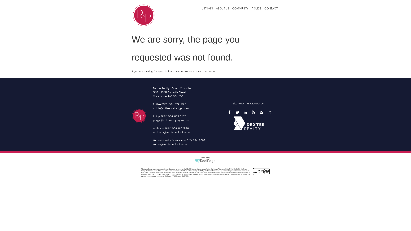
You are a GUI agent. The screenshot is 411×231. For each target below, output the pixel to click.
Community (240, 8)
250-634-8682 (196, 140)
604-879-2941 (177, 104)
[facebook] (229, 112)
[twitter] (237, 112)
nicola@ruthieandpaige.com (171, 144)
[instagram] (270, 112)
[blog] (262, 112)
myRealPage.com (205, 161)
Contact (271, 8)
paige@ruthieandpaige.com (171, 120)
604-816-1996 (180, 128)
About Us (222, 8)
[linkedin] (245, 112)
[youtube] (253, 112)
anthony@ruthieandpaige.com (172, 132)
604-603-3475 (177, 116)
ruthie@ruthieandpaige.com (171, 108)
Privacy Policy (255, 103)
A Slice (256, 8)
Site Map (238, 103)
